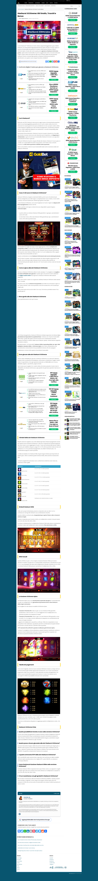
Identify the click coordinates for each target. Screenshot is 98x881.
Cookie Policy (52, 862)
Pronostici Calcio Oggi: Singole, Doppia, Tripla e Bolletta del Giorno (73, 187)
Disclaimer (52, 861)
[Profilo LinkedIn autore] (20, 814)
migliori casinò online (25, 275)
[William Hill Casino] (22, 407)
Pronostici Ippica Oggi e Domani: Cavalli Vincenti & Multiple (72, 214)
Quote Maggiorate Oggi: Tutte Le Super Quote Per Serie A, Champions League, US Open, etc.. (72, 373)
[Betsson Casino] (72, 96)
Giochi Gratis (47, 5)
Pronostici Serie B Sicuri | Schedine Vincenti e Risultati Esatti (72, 400)
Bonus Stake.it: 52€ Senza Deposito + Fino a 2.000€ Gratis (73, 269)
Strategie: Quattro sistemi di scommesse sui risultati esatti (75, 437)
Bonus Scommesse (69, 191)
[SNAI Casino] (22, 103)
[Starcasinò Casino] (22, 393)
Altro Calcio (68, 179)
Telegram (51, 864)
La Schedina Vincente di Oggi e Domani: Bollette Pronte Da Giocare (73, 226)
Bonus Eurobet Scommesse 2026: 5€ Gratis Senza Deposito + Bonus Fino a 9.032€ (72, 282)
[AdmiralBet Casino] (72, 26)
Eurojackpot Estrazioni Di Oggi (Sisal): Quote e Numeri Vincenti (72, 360)
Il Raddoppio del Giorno (70, 297)
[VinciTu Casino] (72, 139)
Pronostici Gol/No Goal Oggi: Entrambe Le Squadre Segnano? (72, 335)
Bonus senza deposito (30, 5)
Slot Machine (19, 864)
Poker (18, 865)
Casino (18, 862)
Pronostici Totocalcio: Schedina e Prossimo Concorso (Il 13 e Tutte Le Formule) (72, 387)
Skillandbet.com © (72, 873)
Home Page (19, 858)
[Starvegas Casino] (72, 68)
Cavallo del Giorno (40, 5)
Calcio (67, 326)
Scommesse (67, 364)
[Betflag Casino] (22, 75)
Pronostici (19, 859)
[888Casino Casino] (22, 377)
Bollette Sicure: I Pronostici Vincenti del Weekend (71, 413)
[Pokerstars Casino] (72, 164)
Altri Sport (67, 205)
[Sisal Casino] (72, 150)
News (19, 3)
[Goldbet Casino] (22, 88)
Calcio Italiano (68, 391)
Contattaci (53, 5)
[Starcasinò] (72, 53)
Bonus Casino (68, 260)
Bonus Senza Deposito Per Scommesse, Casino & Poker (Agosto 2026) (71, 200)
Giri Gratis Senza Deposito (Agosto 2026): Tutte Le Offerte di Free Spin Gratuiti (72, 256)
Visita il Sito (53, 79)
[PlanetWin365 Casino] (22, 424)
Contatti (51, 858)
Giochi (18, 867)
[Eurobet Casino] (72, 39)
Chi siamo (52, 859)
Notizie (18, 869)
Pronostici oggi (21, 5)
